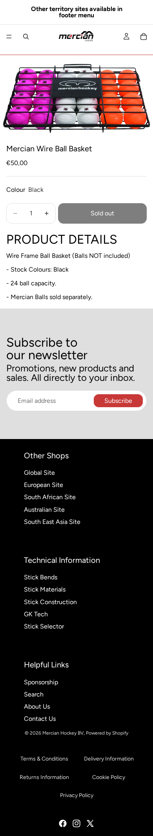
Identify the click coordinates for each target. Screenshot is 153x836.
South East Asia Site (52, 521)
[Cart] (143, 36)
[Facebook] (62, 823)
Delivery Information (109, 758)
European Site (43, 485)
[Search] (26, 36)
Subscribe (118, 400)
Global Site (39, 472)
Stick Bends (40, 577)
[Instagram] (76, 823)
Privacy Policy (76, 795)
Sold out (102, 213)
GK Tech (36, 614)
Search (34, 694)
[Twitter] (90, 823)
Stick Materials (45, 589)
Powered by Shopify (107, 733)
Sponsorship (41, 682)
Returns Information (44, 777)
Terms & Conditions (44, 758)
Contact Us (40, 718)
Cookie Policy (108, 777)
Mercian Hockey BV (63, 733)
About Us (37, 706)
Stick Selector (44, 626)
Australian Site (44, 509)
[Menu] (9, 37)
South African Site (50, 497)
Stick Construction (50, 602)
